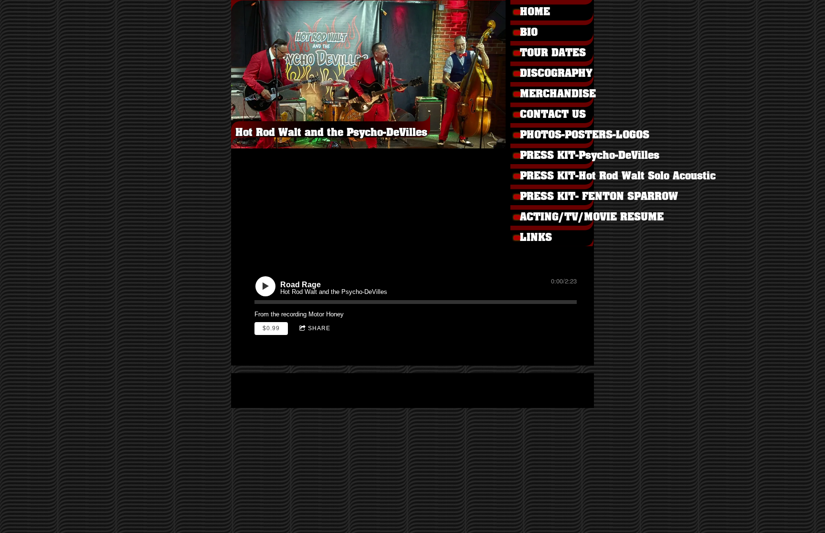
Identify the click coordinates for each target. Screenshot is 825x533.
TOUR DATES (553, 53)
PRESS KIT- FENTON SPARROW (561, 196)
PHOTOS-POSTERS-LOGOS (561, 135)
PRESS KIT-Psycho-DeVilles (561, 155)
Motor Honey (326, 314)
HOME (535, 12)
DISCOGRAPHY (556, 73)
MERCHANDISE (558, 94)
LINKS (536, 237)
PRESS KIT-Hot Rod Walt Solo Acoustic (561, 176)
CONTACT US (553, 114)
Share (319, 328)
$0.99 (271, 328)
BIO (529, 32)
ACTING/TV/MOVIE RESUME (561, 217)
